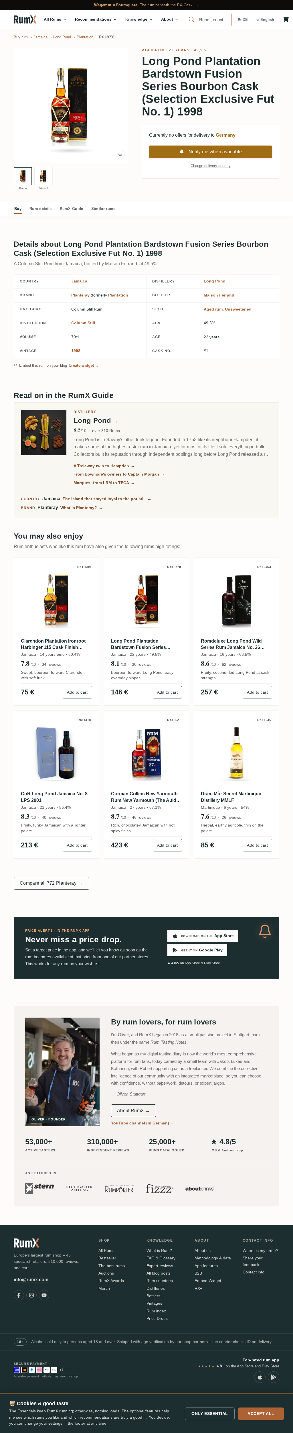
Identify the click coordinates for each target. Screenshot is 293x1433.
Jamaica (79, 281)
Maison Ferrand (219, 295)
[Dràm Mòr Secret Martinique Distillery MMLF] (236, 753)
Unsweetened (238, 309)
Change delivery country (211, 166)
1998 (75, 350)
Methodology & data (213, 1258)
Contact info (253, 1272)
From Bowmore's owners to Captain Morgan (119, 474)
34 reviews (51, 664)
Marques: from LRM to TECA (104, 482)
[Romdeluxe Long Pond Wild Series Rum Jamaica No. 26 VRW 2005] (236, 600)
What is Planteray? (81, 507)
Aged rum (153, 50)
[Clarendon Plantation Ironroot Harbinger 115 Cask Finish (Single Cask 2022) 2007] (56, 600)
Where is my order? (260, 1250)
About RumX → (133, 1110)
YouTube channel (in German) (142, 1123)
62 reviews (231, 664)
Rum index (156, 1311)
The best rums (111, 1265)
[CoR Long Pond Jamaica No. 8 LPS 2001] (56, 753)
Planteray (80, 295)
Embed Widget (208, 1280)
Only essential (209, 1413)
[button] (71, 105)
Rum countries (159, 1280)
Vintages (154, 1303)
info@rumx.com (31, 1279)
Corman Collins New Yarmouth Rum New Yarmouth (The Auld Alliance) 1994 (144, 797)
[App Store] (260, 1377)
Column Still (83, 323)
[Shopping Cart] (286, 19)
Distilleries (155, 1288)
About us (203, 1250)
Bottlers (153, 1295)
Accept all (261, 1413)
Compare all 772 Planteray (51, 883)
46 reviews (141, 817)
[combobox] (208, 19)
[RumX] (25, 19)
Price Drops (157, 1318)
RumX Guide (71, 209)
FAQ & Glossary (160, 1258)
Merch (104, 1288)
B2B (198, 1273)
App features (206, 1265)
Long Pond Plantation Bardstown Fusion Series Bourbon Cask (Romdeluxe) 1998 (141, 645)
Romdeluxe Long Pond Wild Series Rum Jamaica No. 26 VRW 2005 (231, 645)
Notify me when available (215, 151)
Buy (17, 209)
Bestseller (107, 1258)
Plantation (118, 295)
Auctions (106, 1273)
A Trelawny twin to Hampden (104, 466)
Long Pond (214, 281)
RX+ (198, 1288)
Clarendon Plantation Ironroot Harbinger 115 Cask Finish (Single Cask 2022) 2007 (53, 645)
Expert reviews (159, 1265)
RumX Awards (111, 1280)
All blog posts (158, 1273)
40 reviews (51, 817)
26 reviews (231, 817)
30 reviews (141, 664)
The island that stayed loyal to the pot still (107, 498)
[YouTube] (44, 1295)
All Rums (106, 1250)
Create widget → (84, 365)
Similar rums (103, 209)
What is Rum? (159, 1250)
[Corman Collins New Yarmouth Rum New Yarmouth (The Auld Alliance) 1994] (146, 753)
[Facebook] (19, 1295)
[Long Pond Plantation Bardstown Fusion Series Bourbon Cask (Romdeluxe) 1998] (146, 600)
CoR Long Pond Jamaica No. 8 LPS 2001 (54, 796)
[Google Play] (273, 1377)
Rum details (40, 209)
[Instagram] (31, 1295)
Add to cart (77, 692)
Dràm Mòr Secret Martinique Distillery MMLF (231, 796)
